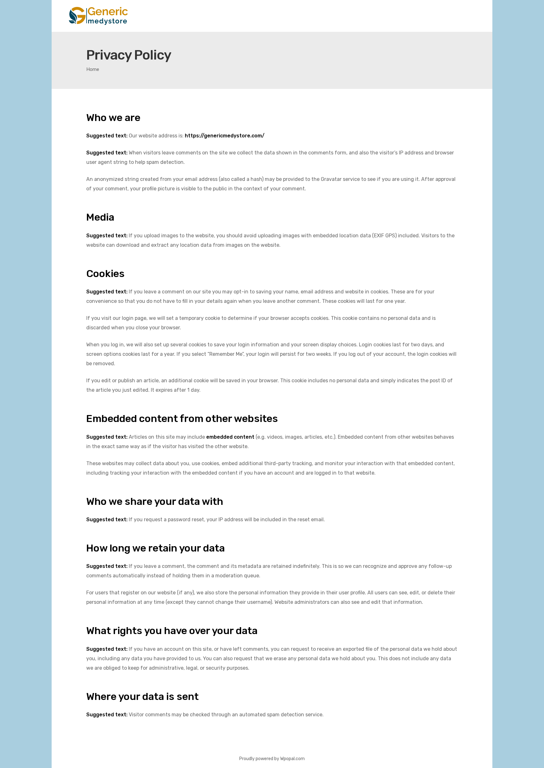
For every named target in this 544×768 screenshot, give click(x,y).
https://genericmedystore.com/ (224, 136)
